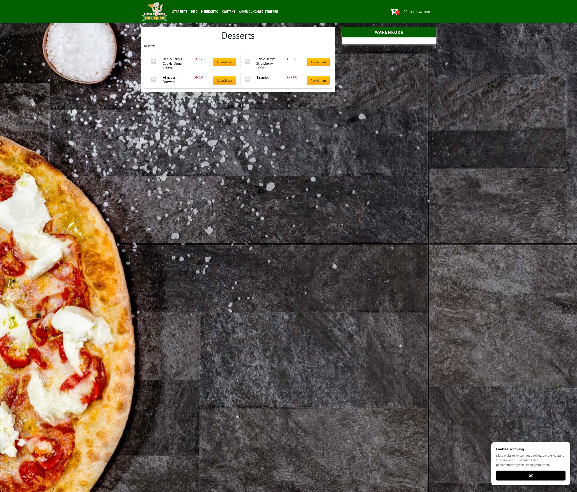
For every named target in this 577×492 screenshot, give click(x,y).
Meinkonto (209, 11)
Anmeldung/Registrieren (258, 11)
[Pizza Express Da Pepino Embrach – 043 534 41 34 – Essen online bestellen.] (154, 11)
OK (531, 475)
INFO (194, 11)
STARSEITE (179, 11)
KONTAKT (228, 11)
